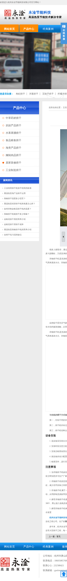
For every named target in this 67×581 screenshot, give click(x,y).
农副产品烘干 (13, 125)
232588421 (59, 565)
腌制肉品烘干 (13, 155)
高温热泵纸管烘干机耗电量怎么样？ (19, 204)
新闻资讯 (7, 180)
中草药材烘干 (13, 118)
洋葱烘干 (33, 94)
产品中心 (28, 29)
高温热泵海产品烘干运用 (15, 193)
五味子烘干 (48, 94)
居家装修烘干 (13, 162)
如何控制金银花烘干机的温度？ (17, 209)
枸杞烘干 (20, 94)
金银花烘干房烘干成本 (14, 224)
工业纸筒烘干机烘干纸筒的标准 (17, 188)
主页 (65, 107)
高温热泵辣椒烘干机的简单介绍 (17, 229)
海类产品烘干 (13, 147)
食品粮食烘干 (13, 140)
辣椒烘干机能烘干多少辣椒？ (16, 214)
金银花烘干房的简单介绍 (15, 219)
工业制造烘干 (13, 170)
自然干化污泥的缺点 (13, 235)
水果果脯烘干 (13, 132)
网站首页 (9, 29)
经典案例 (48, 29)
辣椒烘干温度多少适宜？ (15, 198)
